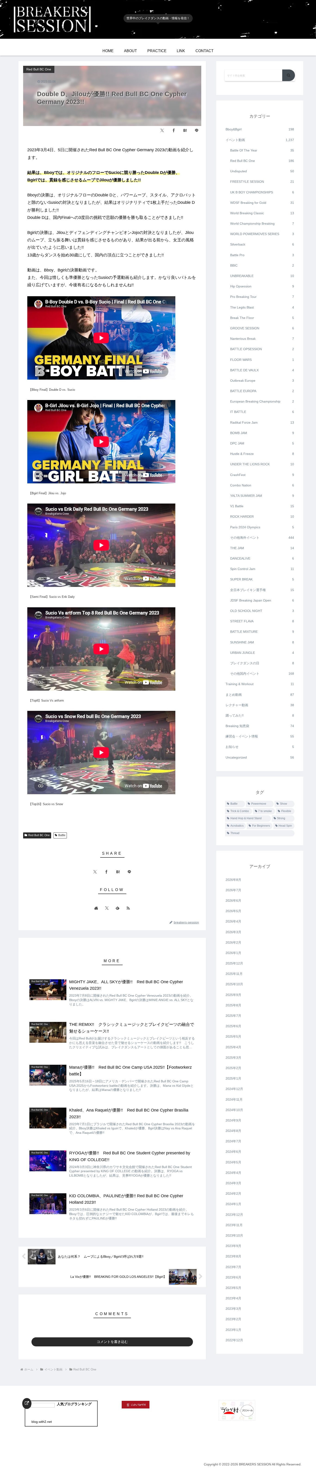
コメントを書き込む (112, 1342)
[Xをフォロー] (107, 908)
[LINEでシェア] (196, 130)
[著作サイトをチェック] (96, 908)
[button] (288, 75)
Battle (61, 835)
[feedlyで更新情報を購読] (117, 908)
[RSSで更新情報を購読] (128, 908)
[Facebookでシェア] (173, 130)
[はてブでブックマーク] (185, 130)
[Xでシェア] (162, 130)
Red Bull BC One (39, 835)
